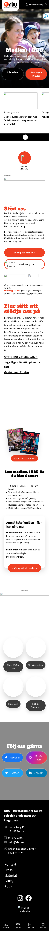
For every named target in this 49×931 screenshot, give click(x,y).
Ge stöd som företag (16, 372)
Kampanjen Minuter (36, 74)
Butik (8, 886)
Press (8, 870)
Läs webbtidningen (24, 458)
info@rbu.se (16, 842)
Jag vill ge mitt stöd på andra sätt (22, 364)
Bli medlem (12, 72)
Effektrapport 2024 (12, 290)
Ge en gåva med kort (24, 252)
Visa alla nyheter (39, 137)
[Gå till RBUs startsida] (10, 5)
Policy (8, 881)
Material (10, 875)
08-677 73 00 (15, 838)
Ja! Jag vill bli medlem (24, 568)
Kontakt (10, 864)
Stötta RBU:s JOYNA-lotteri (21, 357)
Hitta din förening (36, 4)
